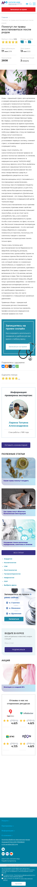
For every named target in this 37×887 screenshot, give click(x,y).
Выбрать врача (10, 585)
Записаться (14, 619)
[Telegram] (13, 366)
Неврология (9, 578)
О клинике (6, 835)
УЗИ (5, 566)
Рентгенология (10, 570)
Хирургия (8, 559)
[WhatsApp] (17, 366)
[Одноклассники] (6, 366)
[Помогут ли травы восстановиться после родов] (18, 82)
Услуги (5, 821)
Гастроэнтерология (12, 574)
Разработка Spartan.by (9, 861)
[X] (10, 366)
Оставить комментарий (16, 445)
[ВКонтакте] (3, 366)
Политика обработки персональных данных (16, 839)
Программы (7, 826)
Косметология (10, 563)
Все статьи (19, 553)
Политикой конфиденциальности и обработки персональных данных (19, 875)
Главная (5, 17)
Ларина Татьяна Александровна (18, 424)
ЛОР (6, 581)
